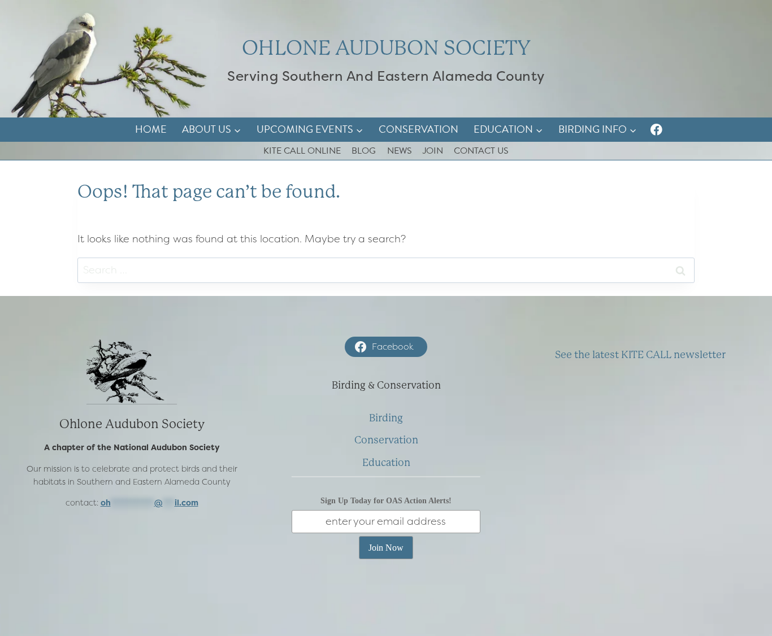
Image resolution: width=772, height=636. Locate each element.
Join (433, 151)
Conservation (418, 129)
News (399, 151)
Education (386, 462)
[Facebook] (656, 129)
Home (151, 129)
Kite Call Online (302, 151)
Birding (386, 418)
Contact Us (481, 151)
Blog (364, 151)
